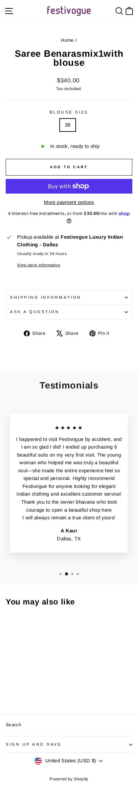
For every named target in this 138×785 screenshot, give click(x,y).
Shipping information (45, 297)
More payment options (69, 202)
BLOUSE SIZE (69, 112)
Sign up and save (34, 744)
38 (68, 124)
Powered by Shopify (69, 779)
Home (67, 40)
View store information (38, 265)
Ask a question (34, 311)
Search (13, 724)
